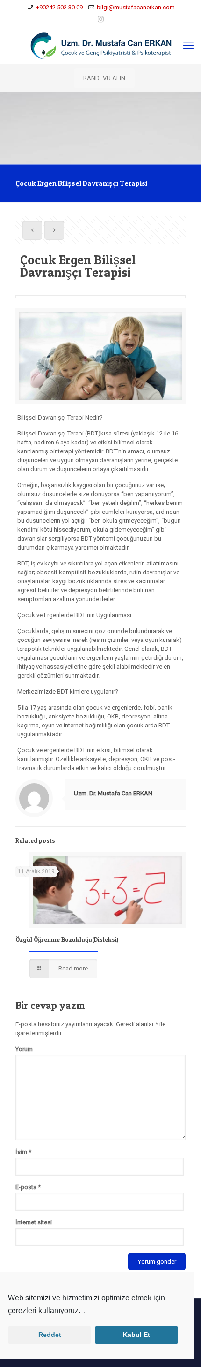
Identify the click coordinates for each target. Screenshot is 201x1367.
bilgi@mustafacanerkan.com (136, 7)
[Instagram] (101, 19)
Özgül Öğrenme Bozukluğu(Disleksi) (66, 939)
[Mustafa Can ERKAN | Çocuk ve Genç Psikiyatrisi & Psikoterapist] (100, 45)
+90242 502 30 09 (59, 7)
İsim (23, 1151)
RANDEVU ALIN (104, 78)
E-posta (28, 1187)
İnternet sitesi (33, 1222)
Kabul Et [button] (136, 1334)
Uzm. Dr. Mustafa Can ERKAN (113, 793)
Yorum (24, 1049)
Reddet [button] (49, 1334)
